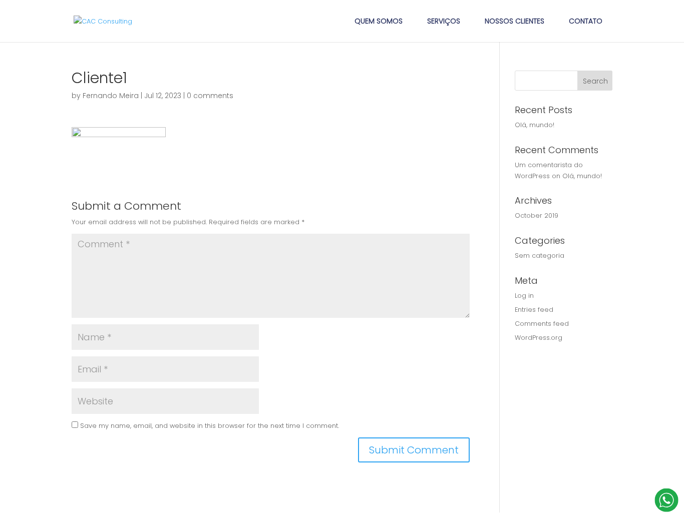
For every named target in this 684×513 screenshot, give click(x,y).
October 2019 (536, 215)
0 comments (210, 96)
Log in (524, 295)
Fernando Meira (111, 96)
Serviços (443, 21)
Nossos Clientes (514, 21)
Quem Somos (379, 21)
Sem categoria (539, 255)
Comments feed (542, 323)
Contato (585, 21)
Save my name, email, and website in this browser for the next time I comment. (209, 425)
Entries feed (534, 309)
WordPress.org (538, 337)
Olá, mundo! (534, 125)
